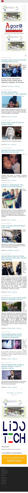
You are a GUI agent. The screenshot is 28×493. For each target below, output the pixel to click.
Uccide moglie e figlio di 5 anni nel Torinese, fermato (12, 123)
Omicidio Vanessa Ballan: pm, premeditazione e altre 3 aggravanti (14, 93)
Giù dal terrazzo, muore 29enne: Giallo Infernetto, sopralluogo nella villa (13, 298)
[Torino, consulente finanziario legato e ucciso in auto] (11, 236)
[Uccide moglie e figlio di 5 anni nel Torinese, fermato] (11, 132)
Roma (8, 219)
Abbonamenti (3, 477)
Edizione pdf (3, 483)
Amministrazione (4, 470)
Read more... (17, 86)
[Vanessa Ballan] (11, 101)
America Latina (10, 86)
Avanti (18, 392)
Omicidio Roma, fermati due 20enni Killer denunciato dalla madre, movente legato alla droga (13, 258)
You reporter (3, 482)
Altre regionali (10, 250)
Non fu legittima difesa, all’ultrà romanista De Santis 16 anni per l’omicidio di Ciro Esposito (11, 335)
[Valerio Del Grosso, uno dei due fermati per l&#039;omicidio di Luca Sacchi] (11, 268)
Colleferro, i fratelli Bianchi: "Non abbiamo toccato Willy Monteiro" (12, 186)
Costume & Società (11, 328)
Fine (21, 392)
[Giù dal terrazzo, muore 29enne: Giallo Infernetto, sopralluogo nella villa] (11, 306)
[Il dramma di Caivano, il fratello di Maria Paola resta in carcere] (11, 163)
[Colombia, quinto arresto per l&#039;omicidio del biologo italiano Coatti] (11, 70)
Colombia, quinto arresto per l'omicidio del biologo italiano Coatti (13, 61)
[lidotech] (14, 431)
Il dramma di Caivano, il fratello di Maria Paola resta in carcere (12, 151)
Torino (8, 144)
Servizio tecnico (4, 473)
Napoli (8, 180)
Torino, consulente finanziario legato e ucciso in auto (13, 226)
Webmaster (3, 475)
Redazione (3, 468)
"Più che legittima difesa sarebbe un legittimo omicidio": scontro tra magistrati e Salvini (12, 366)
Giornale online (4, 478)
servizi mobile (3, 480)
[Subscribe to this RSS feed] (25, 55)
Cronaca (9, 116)
